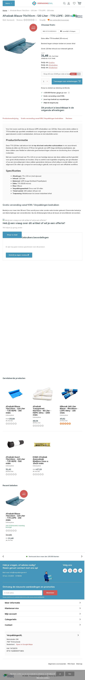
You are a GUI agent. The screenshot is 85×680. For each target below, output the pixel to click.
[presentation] (4, 556)
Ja (60, 674)
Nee (70, 674)
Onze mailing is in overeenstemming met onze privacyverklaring (23, 597)
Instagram (70, 570)
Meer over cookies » (43, 678)
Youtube (80, 570)
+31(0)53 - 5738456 (14, 576)
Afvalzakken (53, 65)
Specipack (10, 20)
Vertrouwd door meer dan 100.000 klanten (44, 556)
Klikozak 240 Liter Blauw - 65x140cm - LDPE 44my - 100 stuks (69, 409)
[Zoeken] (64, 3)
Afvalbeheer (53, 68)
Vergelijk (42, 20)
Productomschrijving (10, 118)
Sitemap (79, 664)
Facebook (65, 570)
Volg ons (67, 565)
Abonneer (50, 593)
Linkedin (75, 570)
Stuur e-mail (12, 235)
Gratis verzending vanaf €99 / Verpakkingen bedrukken (42, 118)
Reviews (69, 118)
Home (5, 10)
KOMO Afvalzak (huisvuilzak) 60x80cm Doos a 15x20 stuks (40, 460)
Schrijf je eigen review (18, 255)
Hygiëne (52, 62)
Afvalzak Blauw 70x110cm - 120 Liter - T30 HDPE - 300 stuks (15, 409)
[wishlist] (74, 3)
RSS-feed (71, 664)
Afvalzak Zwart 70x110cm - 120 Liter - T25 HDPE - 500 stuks (15, 460)
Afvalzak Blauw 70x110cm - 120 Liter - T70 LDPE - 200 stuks (15, 516)
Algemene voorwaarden (57, 664)
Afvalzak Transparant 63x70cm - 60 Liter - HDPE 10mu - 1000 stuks (42, 410)
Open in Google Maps (24, 644)
